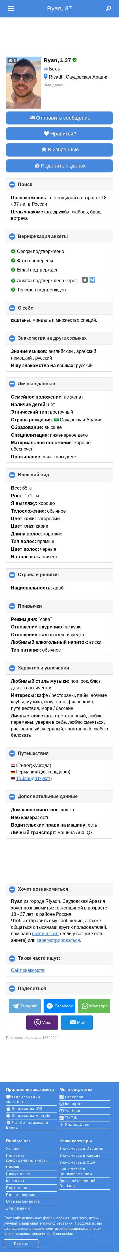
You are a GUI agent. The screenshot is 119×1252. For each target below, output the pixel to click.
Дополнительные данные (57, 798)
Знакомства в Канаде (80, 1156)
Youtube (72, 1111)
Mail (81, 1022)
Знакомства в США (78, 1162)
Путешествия (43, 755)
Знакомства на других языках (62, 340)
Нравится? (63, 134)
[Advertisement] (59, 35)
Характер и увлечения (53, 670)
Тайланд (25, 778)
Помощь (14, 1167)
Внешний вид (43, 476)
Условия (14, 1149)
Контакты (15, 1181)
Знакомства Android (31, 1116)
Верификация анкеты (52, 238)
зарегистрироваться (58, 940)
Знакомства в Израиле (81, 1149)
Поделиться (41, 990)
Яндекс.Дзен (77, 1125)
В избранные (63, 149)
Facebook (64, 1006)
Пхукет (43, 778)
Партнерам (17, 1188)
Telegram (29, 1006)
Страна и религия (48, 576)
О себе (35, 310)
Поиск (34, 186)
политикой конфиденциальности (73, 1228)
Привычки (39, 608)
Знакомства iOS (27, 1109)
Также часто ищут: (48, 960)
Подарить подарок (63, 166)
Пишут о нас (18, 1174)
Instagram (74, 1104)
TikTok (71, 1118)
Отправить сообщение (63, 118)
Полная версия (21, 1195)
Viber (47, 1022)
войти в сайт (45, 933)
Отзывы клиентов (23, 1201)
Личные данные (46, 385)
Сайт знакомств (28, 970)
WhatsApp (98, 1006)
